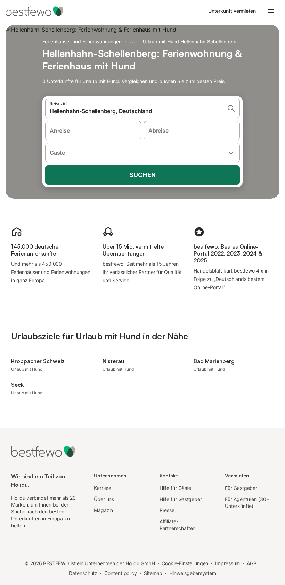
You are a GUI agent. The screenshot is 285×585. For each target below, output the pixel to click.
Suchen (143, 174)
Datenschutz (83, 573)
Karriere (102, 488)
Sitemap (153, 573)
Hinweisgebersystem (192, 573)
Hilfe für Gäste (176, 488)
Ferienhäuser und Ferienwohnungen (82, 41)
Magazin (103, 510)
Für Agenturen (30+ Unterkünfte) (247, 502)
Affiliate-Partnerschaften (178, 524)
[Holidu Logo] (40, 11)
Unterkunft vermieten (232, 11)
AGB (251, 563)
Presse (167, 510)
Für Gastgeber (241, 488)
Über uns (104, 499)
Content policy (120, 573)
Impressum (227, 563)
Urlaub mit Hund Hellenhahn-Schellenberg (190, 41)
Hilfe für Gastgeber (181, 499)
